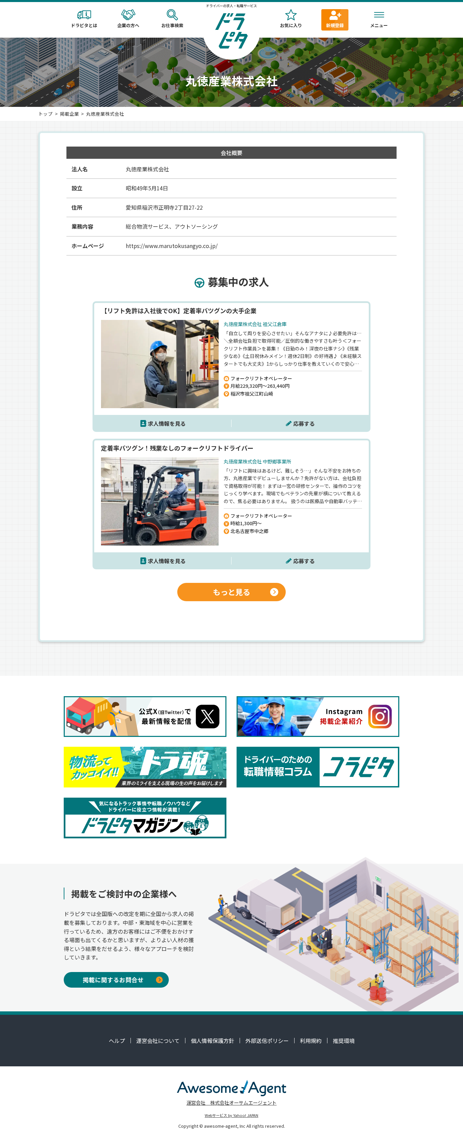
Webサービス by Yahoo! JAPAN (231, 1115)
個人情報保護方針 (212, 1040)
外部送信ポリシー (267, 1040)
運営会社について (158, 1040)
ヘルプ (117, 1040)
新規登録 (335, 25)
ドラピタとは (84, 25)
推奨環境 (344, 1040)
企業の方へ (128, 25)
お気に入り (291, 25)
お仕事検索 (172, 25)
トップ (45, 113)
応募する (304, 423)
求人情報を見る (167, 423)
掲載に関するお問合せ (113, 979)
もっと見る (231, 591)
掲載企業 (69, 113)
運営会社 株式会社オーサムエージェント (231, 1102)
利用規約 (311, 1040)
